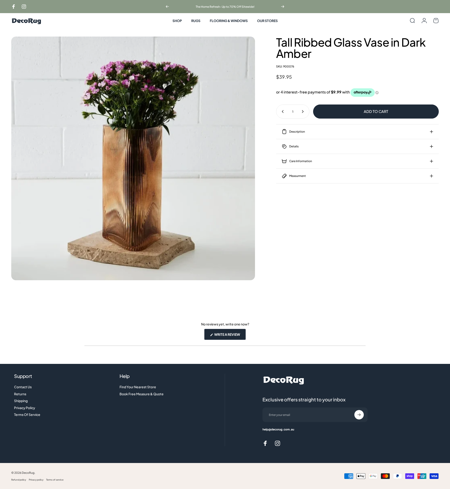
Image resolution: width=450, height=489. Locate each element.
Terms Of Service (27, 415)
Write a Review (230, 336)
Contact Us (23, 387)
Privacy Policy (24, 408)
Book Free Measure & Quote (142, 394)
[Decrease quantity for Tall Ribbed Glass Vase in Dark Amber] (281, 111)
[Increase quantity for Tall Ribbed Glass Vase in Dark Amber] (303, 111)
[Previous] (167, 6)
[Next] (283, 6)
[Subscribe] (359, 414)
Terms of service (55, 479)
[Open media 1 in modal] (133, 158)
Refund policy (18, 479)
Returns (20, 394)
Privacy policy (36, 479)
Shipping (21, 401)
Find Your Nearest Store (138, 387)
